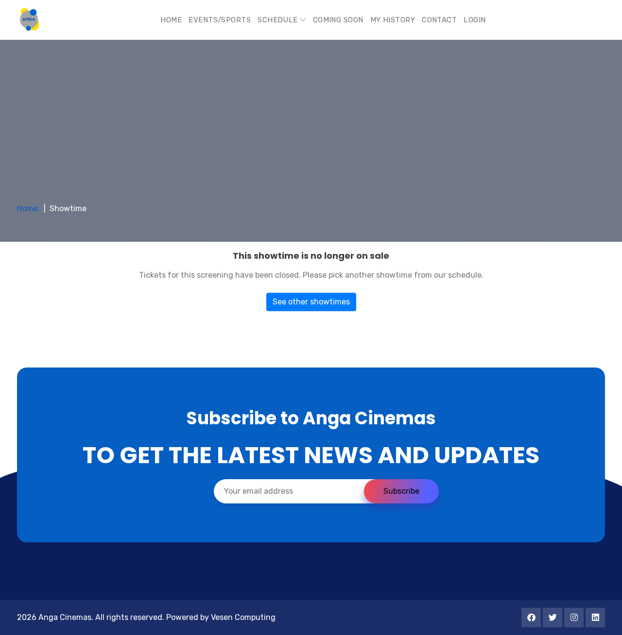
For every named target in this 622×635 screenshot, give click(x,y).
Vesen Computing (243, 617)
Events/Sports (220, 20)
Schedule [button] (279, 20)
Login (474, 20)
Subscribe (401, 491)
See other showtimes (311, 301)
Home (171, 20)
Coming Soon (338, 20)
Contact (439, 20)
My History (392, 20)
